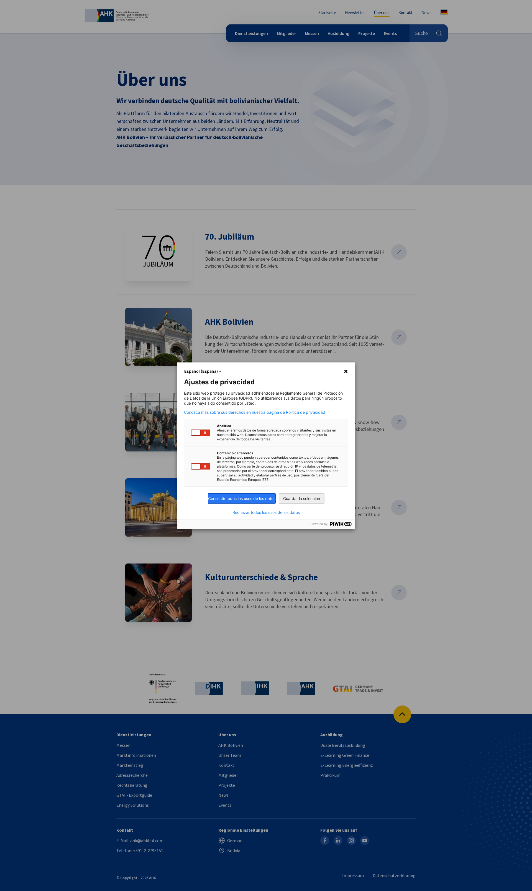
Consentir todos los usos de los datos (241, 498)
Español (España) (201, 371)
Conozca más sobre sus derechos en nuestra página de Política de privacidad (254, 412)
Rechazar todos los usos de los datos (266, 512)
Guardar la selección (301, 498)
